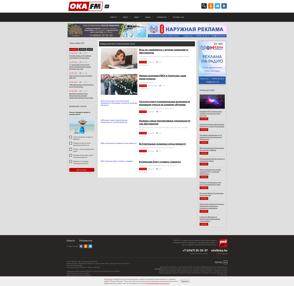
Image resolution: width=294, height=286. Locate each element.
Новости (113, 17)
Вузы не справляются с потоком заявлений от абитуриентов (163, 51)
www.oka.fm (158, 269)
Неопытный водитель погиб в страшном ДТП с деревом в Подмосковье (210, 171)
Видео (125, 17)
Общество (151, 62)
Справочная (162, 17)
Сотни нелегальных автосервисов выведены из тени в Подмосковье (212, 125)
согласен (108, 279)
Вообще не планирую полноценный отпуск (80, 162)
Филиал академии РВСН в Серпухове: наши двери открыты (162, 77)
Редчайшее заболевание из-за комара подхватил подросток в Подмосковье (211, 137)
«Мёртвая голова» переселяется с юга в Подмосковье (81, 85)
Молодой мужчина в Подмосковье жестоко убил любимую (212, 149)
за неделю (73, 49)
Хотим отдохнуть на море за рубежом (83, 138)
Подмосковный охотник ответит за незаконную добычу (212, 160)
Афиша (148, 17)
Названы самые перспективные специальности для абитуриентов (164, 122)
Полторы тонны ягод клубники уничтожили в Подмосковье (80, 57)
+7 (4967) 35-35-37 (195, 250)
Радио (136, 17)
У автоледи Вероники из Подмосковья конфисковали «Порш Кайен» (210, 219)
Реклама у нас (178, 17)
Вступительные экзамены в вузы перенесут (162, 143)
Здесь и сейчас (152, 85)
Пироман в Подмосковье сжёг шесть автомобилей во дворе (210, 183)
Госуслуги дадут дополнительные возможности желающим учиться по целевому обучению (164, 103)
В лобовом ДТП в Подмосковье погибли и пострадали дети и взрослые (211, 113)
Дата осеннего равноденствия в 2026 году (80, 77)
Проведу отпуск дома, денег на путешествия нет (83, 156)
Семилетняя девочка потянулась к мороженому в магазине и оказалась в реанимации (212, 206)
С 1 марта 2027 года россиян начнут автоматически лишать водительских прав (80, 66)
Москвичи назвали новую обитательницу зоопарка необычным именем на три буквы (81, 95)
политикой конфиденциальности (158, 283)
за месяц (82, 49)
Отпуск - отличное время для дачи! (83, 150)
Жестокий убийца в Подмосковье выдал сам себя (211, 194)
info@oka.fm (219, 250)
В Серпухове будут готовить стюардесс (160, 161)
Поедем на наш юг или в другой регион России (82, 144)
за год (90, 49)
